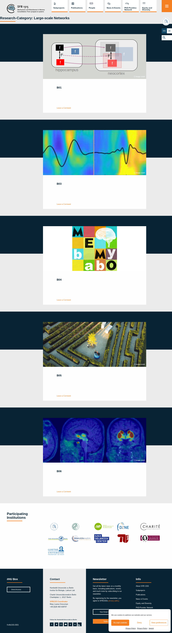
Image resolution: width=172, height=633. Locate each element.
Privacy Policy (131, 628)
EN (164, 31)
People (92, 8)
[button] (167, 37)
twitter (56, 624)
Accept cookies (120, 622)
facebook (51, 624)
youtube (65, 624)
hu (167, 21)
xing (69, 624)
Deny (139, 622)
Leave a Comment (64, 108)
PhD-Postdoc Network (130, 9)
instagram (61, 624)
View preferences (158, 622)
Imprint (151, 628)
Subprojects (58, 8)
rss (79, 624)
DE (169, 31)
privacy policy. (114, 601)
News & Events (113, 8)
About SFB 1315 (142, 586)
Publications (77, 8)
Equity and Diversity (147, 9)
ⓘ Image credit (139, 77)
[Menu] (167, 6)
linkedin (74, 624)
